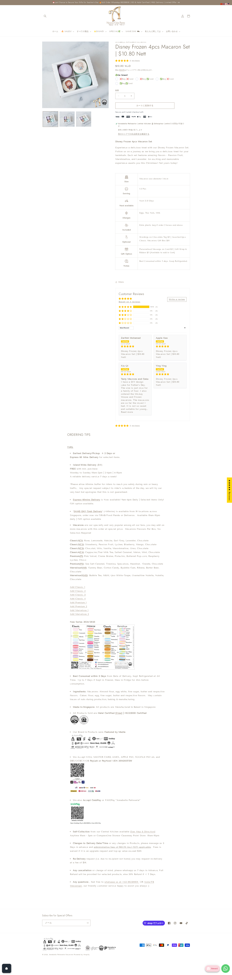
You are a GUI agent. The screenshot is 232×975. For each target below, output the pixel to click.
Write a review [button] (177, 299)
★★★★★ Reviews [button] (229, 490)
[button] (45, 16)
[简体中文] (221, 4)
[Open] (6, 968)
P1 (81, 556)
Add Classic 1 (77, 587)
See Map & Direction (142, 831)
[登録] (87, 923)
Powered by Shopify (82, 955)
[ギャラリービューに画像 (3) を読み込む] (83, 119)
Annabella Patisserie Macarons (61, 955)
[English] (224, 4)
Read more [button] (127, 412)
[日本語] (226, 4)
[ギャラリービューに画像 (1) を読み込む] (50, 119)
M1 (84, 567)
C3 (81, 548)
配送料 (121, 70)
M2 (85, 575)
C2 (81, 544)
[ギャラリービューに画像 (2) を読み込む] (67, 119)
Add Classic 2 (78, 591)
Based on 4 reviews (129, 301)
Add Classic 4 (78, 598)
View (118, 713)
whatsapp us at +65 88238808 (121, 882)
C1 (80, 540)
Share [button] (121, 282)
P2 (81, 564)
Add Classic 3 (78, 594)
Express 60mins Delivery (86, 499)
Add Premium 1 (78, 602)
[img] (135, 346)
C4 (81, 552)
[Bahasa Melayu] (229, 4)
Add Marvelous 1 (79, 610)
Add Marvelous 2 (79, 614)
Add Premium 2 (78, 606)
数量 (117, 90)
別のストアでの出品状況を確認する (133, 134)
